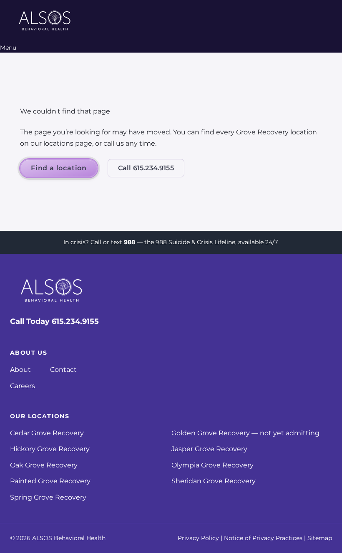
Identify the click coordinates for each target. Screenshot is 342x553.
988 (129, 242)
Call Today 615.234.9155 (54, 321)
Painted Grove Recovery (50, 481)
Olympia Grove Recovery (212, 465)
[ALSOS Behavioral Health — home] (45, 21)
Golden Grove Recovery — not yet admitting (245, 433)
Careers (22, 386)
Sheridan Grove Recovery (213, 481)
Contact (63, 370)
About (20, 370)
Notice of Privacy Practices (263, 538)
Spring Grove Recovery (48, 497)
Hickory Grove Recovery (50, 449)
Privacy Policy (198, 538)
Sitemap (319, 538)
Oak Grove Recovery (44, 465)
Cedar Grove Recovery (47, 433)
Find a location (59, 168)
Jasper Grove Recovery (209, 449)
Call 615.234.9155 (146, 168)
